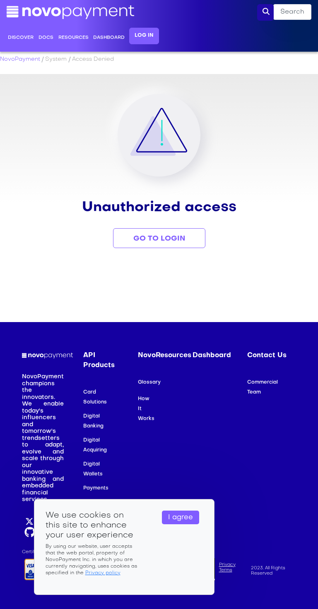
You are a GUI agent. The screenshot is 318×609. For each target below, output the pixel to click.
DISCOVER (21, 38)
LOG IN (144, 35)
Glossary (149, 382)
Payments (95, 488)
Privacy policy (102, 573)
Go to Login (159, 238)
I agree (180, 517)
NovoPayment (20, 59)
